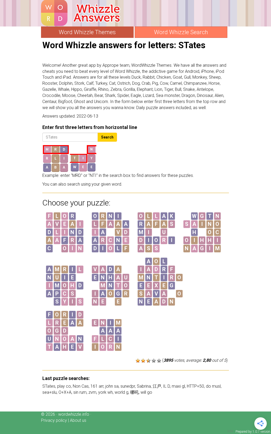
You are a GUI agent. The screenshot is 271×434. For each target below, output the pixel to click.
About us (78, 420)
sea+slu (49, 392)
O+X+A (64, 392)
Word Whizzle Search (181, 32)
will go (146, 392)
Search (107, 137)
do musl (213, 386)
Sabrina (144, 386)
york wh (105, 392)
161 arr (97, 386)
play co (64, 386)
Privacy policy (54, 420)
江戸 (157, 386)
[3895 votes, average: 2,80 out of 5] (138, 361)
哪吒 (134, 392)
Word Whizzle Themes (87, 32)
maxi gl (178, 386)
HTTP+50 (195, 386)
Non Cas (81, 386)
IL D (166, 386)
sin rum (80, 392)
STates (48, 386)
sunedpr (127, 386)
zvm (92, 392)
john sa (112, 386)
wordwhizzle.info (73, 414)
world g (121, 392)
